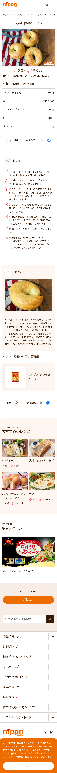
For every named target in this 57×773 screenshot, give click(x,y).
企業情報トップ (12, 687)
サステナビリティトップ (17, 717)
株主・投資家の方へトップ (19, 707)
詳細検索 (28, 599)
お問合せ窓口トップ (15, 677)
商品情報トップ (12, 636)
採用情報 (9, 697)
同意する (27, 766)
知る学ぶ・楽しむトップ (17, 656)
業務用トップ (11, 666)
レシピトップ (10, 646)
